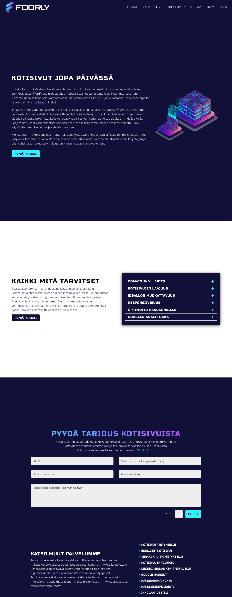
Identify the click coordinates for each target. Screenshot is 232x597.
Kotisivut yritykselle (158, 544)
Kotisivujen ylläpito (157, 562)
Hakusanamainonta (156, 580)
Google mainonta (154, 574)
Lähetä (193, 514)
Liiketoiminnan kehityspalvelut (166, 568)
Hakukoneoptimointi (157, 586)
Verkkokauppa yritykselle (162, 556)
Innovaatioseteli (154, 592)
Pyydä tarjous (26, 153)
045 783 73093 (145, 450)
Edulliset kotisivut (156, 550)
